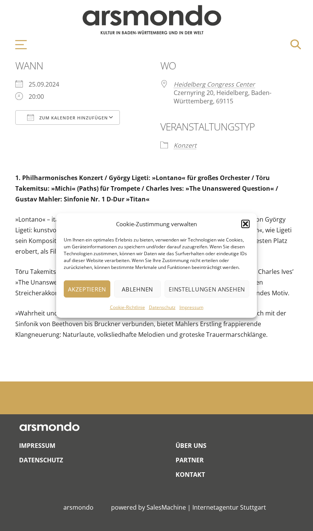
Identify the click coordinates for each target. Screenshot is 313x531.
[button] (245, 224)
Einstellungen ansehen (207, 289)
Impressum (191, 307)
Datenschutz (162, 307)
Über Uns (191, 445)
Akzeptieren (87, 289)
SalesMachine (166, 507)
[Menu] (17, 44)
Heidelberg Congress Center (214, 84)
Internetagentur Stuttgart (229, 507)
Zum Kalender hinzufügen (73, 118)
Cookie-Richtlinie (127, 307)
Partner (190, 460)
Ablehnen (137, 289)
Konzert (185, 145)
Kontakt (190, 474)
